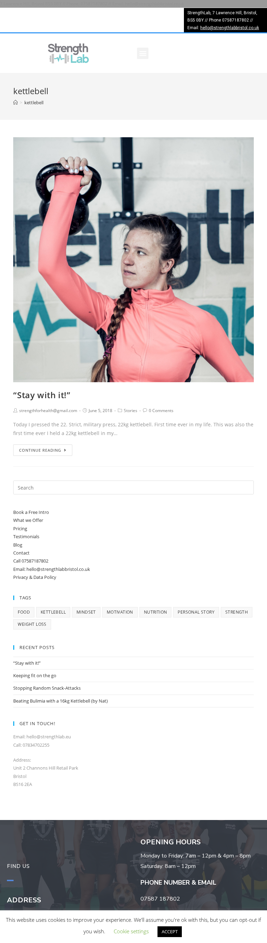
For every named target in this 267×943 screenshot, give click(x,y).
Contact (21, 553)
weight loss (32, 624)
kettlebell (53, 612)
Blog (17, 545)
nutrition (155, 612)
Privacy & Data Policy (34, 577)
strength (236, 612)
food (24, 612)
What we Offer (28, 520)
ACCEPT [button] (170, 931)
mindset (86, 612)
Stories (130, 410)
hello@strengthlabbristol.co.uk (229, 27)
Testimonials (26, 536)
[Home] (15, 102)
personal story (196, 612)
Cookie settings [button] (131, 931)
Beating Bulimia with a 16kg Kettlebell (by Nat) (60, 701)
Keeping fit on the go (34, 675)
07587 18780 (158, 899)
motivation (120, 612)
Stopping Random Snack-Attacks (47, 688)
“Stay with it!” (41, 395)
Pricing (20, 528)
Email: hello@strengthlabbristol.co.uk (51, 569)
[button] (142, 53)
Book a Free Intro (31, 512)
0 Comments (161, 410)
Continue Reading (40, 450)
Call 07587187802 (30, 561)
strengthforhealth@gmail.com (48, 410)
